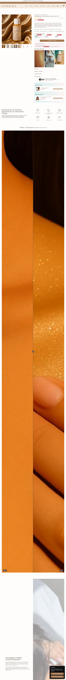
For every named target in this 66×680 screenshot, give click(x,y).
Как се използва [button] (37, 76)
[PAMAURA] (9, 6)
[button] (58, 6)
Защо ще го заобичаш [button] (38, 71)
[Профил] (61, 6)
